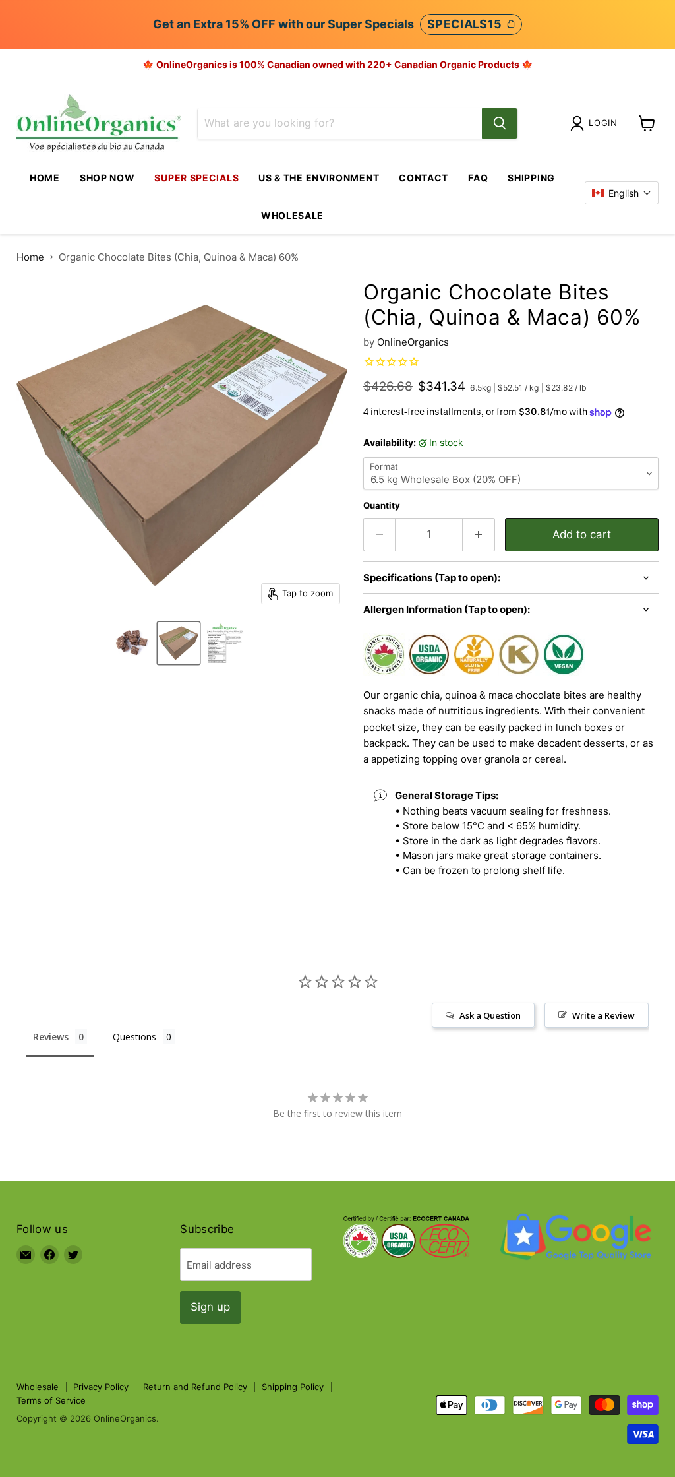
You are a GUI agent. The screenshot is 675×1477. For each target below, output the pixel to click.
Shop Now (107, 177)
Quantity (381, 506)
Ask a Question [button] (490, 1015)
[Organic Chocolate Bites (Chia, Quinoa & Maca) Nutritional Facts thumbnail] (225, 643)
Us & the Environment (318, 177)
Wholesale (292, 215)
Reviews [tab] (51, 1036)
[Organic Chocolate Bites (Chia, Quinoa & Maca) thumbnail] (132, 643)
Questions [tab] (134, 1036)
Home (45, 177)
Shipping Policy (293, 1386)
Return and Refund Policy (195, 1386)
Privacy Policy (101, 1386)
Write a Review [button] (603, 1015)
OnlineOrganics (413, 342)
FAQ (478, 177)
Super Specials (196, 177)
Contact (423, 177)
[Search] (499, 123)
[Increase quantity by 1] (479, 534)
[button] (622, 192)
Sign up (210, 1306)
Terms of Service (51, 1400)
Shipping (531, 177)
